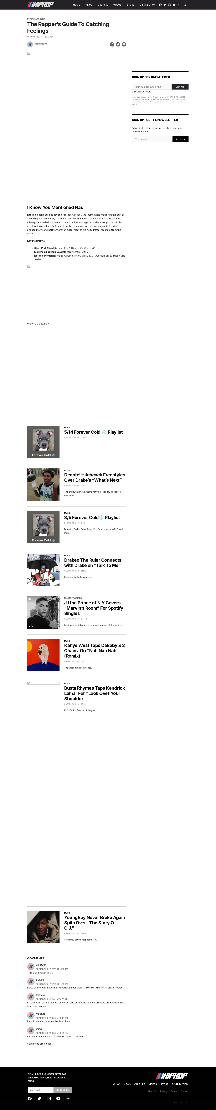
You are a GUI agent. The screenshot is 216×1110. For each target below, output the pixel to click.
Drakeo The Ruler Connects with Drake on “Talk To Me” (92, 562)
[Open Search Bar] (185, 5)
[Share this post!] (112, 44)
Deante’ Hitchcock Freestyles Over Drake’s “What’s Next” (94, 477)
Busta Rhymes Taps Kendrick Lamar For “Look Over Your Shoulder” (94, 693)
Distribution (147, 5)
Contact (184, 1091)
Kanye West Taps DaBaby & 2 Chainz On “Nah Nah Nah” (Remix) (94, 651)
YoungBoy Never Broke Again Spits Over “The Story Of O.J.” (94, 923)
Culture (103, 5)
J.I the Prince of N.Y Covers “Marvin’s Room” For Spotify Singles (93, 608)
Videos (117, 5)
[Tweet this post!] (118, 44)
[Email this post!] (124, 44)
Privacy (164, 1091)
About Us (152, 1091)
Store (130, 5)
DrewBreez (41, 44)
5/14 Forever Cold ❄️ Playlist (93, 432)
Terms (174, 1091)
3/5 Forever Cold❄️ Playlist (92, 517)
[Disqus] (76, 379)
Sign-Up (180, 86)
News (89, 5)
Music (76, 5)
